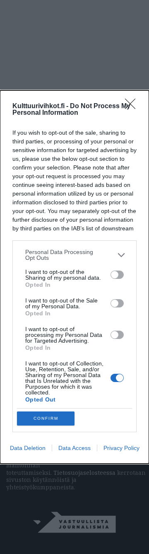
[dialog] (74, 276)
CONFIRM (46, 418)
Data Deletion (28, 448)
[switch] (117, 275)
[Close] (133, 106)
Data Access (74, 448)
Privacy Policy (121, 448)
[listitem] (74, 255)
